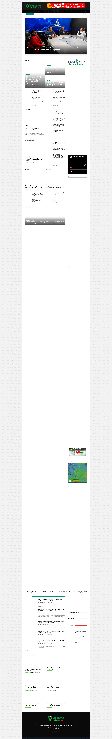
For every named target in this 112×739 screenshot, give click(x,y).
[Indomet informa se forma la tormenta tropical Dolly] (34, 697)
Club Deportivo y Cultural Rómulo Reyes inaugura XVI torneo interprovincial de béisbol (51, 631)
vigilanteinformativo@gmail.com (58, 727)
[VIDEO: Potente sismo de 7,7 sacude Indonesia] (49, 131)
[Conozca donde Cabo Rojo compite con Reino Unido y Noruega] (28, 201)
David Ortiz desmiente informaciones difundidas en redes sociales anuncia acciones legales (51, 600)
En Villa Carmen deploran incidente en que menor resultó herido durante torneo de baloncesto (51, 641)
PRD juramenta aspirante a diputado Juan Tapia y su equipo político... (37, 91)
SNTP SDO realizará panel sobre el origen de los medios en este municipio (59, 143)
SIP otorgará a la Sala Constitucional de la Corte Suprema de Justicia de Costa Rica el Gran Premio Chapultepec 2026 (59, 156)
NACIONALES (49, 65)
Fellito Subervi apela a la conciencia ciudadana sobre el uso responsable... (59, 102)
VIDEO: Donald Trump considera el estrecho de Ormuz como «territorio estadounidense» (59, 119)
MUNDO (26, 125)
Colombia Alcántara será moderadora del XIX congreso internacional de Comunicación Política (58, 162)
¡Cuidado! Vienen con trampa (48, 591)
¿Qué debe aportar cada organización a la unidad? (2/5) (80, 592)
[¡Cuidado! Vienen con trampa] (48, 585)
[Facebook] (83, 1)
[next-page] (27, 227)
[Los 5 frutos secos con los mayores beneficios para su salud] (49, 194)
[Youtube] (86, 1)
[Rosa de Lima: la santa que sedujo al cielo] (64, 585)
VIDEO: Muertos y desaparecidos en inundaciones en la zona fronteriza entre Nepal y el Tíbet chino (59, 113)
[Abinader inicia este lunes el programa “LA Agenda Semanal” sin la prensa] (49, 150)
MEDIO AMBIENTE (27, 672)
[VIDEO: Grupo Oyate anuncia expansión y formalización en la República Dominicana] (58, 217)
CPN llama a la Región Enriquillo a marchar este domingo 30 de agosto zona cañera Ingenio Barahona (51, 14)
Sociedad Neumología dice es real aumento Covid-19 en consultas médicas (45, 222)
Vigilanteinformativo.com (40, 723)
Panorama (28, 60)
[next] (85, 14)
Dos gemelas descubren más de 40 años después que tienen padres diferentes (55, 186)
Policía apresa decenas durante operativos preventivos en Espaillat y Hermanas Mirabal (80, 637)
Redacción (26, 131)
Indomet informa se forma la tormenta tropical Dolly (32, 704)
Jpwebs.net (35, 737)
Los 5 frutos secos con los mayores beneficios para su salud (59, 193)
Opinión (56, 578)
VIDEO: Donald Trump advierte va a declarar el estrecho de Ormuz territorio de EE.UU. (59, 125)
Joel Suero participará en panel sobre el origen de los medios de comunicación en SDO (34, 159)
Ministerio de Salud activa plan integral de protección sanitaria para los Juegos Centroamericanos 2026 (31, 222)
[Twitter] (85, 1)
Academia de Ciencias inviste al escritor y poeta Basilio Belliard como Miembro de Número (37, 194)
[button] (85, 11)
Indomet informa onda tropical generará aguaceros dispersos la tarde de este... (59, 91)
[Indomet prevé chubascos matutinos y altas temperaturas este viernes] (56, 679)
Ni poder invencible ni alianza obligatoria (31, 592)
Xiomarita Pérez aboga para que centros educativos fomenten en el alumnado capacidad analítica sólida (34, 187)
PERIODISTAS (27, 156)
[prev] (83, 14)
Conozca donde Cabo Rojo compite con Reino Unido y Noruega (37, 200)
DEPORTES (40, 602)
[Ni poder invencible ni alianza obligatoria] (32, 585)
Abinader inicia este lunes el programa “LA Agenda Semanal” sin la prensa (59, 149)
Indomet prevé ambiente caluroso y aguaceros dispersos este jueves (56, 704)
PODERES (48, 80)
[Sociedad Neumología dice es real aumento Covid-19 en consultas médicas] (45, 217)
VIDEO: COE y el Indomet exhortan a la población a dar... (56, 668)
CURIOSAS (48, 184)
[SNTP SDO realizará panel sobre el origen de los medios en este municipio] (49, 144)
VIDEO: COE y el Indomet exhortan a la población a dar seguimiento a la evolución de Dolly (80, 631)
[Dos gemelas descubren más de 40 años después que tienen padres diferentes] (55, 177)
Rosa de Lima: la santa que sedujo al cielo (64, 592)
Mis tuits (70, 621)
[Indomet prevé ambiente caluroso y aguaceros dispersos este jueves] (56, 697)
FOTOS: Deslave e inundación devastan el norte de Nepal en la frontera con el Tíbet (32, 128)
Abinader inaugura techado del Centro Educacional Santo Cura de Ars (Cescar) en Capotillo (51, 621)
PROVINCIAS (77, 635)
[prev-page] (25, 227)
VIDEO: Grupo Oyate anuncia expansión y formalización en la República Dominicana (59, 222)
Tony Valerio (27, 162)
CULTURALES (27, 184)
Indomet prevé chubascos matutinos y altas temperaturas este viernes (55, 687)
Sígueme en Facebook (73, 612)
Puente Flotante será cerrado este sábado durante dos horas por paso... (37, 102)
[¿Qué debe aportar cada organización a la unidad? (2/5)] (80, 585)
